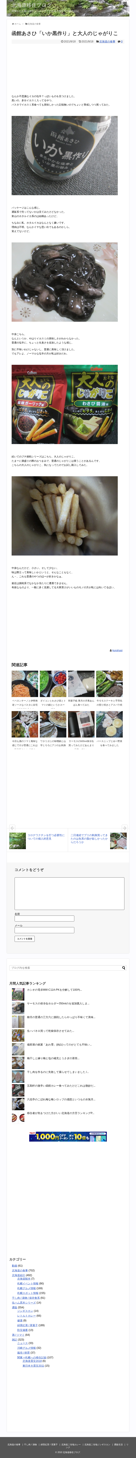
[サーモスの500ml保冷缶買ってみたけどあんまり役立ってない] (81, 724)
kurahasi (117, 650)
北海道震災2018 (32, 1361)
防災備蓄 (22, 1330)
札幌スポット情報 (27, 1293)
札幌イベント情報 (27, 1283)
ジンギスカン (25, 1311)
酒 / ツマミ (18, 1334)
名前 (17, 914)
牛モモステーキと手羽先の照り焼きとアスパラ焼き (109, 704)
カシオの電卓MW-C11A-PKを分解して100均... (54, 989)
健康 (20, 1320)
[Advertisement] (68, 68)
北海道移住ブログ (32, 5)
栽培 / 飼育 (23, 1352)
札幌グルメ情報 (26, 1288)
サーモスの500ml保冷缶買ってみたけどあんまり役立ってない (81, 745)
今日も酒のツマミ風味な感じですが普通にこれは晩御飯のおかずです (25, 745)
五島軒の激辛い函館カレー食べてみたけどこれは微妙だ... (61, 1085)
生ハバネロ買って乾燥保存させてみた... (50, 1030)
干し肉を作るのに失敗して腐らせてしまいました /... (58, 1072)
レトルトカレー (26, 1315)
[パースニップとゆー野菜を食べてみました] (109, 724)
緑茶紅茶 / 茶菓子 (27, 1325)
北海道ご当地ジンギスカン (97, 1444)
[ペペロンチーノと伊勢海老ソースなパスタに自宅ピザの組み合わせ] (25, 684)
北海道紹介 (18, 1275)
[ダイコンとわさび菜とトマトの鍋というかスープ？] (53, 684)
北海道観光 (24, 1278)
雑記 (14, 1339)
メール (19, 925)
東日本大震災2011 (33, 1365)
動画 (14, 1265)
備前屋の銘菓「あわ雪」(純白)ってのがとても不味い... (59, 1044)
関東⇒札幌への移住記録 (31, 1357)
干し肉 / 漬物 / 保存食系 (26, 1297)
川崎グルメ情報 (26, 1348)
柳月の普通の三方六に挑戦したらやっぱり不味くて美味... (61, 1017)
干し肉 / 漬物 (30, 1444)
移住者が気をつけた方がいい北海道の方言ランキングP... (60, 1113)
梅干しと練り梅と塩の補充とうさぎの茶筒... (53, 1058)
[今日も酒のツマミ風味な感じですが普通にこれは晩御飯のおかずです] (25, 724)
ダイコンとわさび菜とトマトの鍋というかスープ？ (53, 704)
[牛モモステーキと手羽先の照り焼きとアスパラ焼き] (109, 684)
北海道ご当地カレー (71, 1444)
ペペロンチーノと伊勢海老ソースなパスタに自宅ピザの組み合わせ (25, 704)
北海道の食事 (107, 41)
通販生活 (118, 1444)
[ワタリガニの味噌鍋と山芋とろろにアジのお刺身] (53, 724)
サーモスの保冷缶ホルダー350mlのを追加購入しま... (58, 1003)
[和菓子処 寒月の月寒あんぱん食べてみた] (81, 684)
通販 (14, 1307)
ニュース (22, 1343)
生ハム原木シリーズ (24, 1302)
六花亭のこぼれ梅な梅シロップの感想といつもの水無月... (61, 1099)
